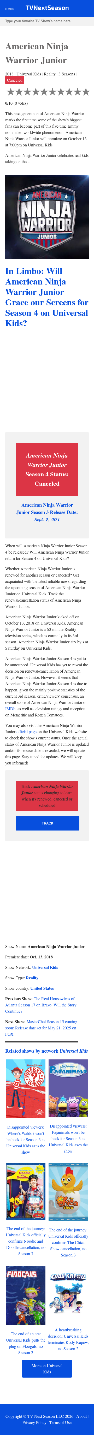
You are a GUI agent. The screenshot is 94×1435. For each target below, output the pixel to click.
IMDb (10, 708)
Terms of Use (60, 1422)
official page (26, 731)
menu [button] (9, 8)
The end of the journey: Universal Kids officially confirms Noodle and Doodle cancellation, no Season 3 (26, 1241)
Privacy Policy (34, 1422)
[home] (47, 8)
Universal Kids (45, 967)
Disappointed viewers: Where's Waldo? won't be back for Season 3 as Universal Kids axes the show (25, 1139)
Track (47, 823)
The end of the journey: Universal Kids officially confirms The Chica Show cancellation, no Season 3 (68, 1242)
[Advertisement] (47, 381)
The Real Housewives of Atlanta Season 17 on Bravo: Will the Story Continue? (41, 1005)
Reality (32, 978)
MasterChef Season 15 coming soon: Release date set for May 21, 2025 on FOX (41, 1028)
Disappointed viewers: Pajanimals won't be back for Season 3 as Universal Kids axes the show (68, 1138)
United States (42, 988)
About (81, 1416)
